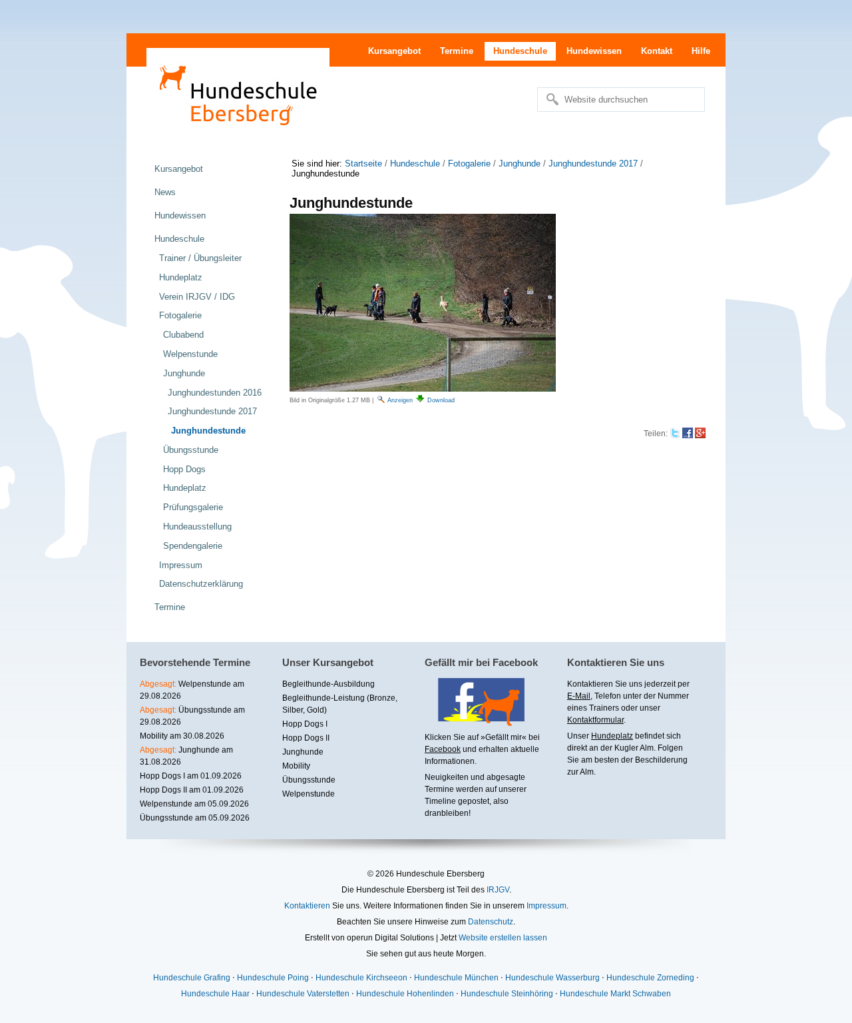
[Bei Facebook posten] (687, 433)
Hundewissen (594, 51)
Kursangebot (394, 51)
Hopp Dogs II (305, 738)
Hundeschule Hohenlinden (405, 993)
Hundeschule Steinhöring (507, 993)
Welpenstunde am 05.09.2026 (194, 804)
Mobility (296, 766)
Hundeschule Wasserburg (552, 977)
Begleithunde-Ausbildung (328, 684)
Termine (456, 51)
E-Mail (578, 696)
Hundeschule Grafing (191, 977)
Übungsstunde (308, 780)
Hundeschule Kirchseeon (361, 977)
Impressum (546, 905)
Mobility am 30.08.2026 (182, 736)
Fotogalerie (469, 164)
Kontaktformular (595, 720)
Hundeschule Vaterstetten (302, 993)
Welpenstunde (308, 794)
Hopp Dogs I (304, 724)
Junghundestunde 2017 (593, 164)
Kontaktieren (307, 905)
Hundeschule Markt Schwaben (615, 993)
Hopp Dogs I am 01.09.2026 (191, 776)
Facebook (443, 749)
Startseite (363, 164)
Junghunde (519, 164)
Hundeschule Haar (215, 993)
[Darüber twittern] (675, 433)
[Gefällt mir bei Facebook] (475, 721)
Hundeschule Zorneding (650, 977)
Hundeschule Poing (273, 977)
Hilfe (701, 51)
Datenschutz (490, 921)
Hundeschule (520, 51)
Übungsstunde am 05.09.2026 (195, 818)
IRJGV (498, 889)
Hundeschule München (456, 977)
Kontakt (656, 51)
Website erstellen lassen (503, 937)
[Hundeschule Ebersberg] (237, 93)
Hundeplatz (612, 736)
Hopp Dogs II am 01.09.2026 (192, 790)
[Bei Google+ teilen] (700, 433)
